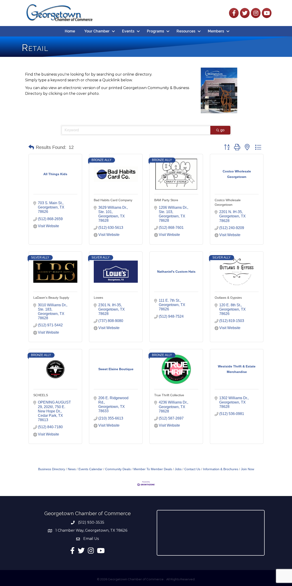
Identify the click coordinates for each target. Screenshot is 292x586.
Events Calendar (90, 469)
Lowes (98, 297)
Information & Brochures (220, 469)
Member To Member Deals (152, 469)
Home (70, 31)
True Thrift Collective (169, 395)
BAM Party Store (166, 200)
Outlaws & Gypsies (228, 297)
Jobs (178, 469)
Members (216, 31)
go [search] (222, 130)
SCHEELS (40, 395)
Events (128, 31)
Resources (186, 31)
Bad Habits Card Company (113, 200)
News (72, 469)
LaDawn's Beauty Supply (51, 297)
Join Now (247, 469)
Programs (155, 31)
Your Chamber (97, 31)
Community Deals (118, 469)
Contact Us (192, 469)
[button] (31, 147)
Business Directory (51, 469)
